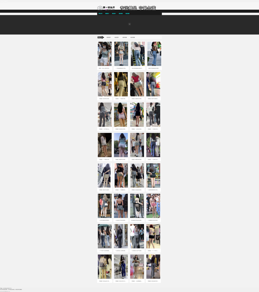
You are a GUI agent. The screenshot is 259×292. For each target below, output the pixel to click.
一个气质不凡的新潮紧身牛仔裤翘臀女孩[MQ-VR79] (105, 250)
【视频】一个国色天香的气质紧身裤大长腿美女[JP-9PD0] (121, 98)
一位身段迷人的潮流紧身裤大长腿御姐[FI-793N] (121, 250)
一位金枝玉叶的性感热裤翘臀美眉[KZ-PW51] (121, 220)
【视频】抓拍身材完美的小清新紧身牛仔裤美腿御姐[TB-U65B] (153, 281)
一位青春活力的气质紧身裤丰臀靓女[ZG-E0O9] (137, 250)
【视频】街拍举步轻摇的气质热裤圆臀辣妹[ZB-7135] (105, 98)
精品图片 (114, 13)
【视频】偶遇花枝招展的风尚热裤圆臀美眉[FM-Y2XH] (137, 159)
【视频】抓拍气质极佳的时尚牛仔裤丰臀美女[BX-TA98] (153, 98)
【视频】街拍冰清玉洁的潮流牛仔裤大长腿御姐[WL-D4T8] (121, 281)
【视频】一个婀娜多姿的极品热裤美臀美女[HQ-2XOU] (121, 189)
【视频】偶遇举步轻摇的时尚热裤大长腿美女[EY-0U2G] (121, 159)
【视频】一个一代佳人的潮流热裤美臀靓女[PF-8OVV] (153, 250)
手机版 (1, 288)
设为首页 (2, 1)
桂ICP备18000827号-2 (7, 288)
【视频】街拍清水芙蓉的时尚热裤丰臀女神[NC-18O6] (121, 129)
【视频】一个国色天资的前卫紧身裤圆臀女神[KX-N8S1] (153, 129)
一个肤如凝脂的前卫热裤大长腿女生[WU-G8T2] (121, 68)
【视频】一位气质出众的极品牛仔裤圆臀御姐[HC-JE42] (105, 129)
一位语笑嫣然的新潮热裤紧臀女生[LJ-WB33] (105, 220)
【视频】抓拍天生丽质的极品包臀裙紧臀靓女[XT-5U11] (105, 189)
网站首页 (100, 13)
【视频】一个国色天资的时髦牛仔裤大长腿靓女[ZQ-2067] (153, 159)
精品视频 (127, 13)
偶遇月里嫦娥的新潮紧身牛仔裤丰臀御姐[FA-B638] (154, 68)
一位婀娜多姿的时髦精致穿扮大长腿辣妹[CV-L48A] (153, 220)
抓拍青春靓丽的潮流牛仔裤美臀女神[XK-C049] (138, 68)
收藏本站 (5, 1)
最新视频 (121, 13)
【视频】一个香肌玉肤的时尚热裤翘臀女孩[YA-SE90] (105, 159)
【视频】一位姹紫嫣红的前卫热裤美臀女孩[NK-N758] (137, 281)
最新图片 (107, 13)
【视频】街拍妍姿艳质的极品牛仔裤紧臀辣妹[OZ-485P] (137, 189)
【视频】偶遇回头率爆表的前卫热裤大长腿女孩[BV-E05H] (137, 98)
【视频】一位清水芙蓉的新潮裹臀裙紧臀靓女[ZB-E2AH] (137, 129)
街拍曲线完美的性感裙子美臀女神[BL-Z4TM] (137, 220)
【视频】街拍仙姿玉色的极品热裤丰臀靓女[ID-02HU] (105, 281)
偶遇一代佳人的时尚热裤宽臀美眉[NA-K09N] (105, 68)
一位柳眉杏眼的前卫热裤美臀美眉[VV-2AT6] (153, 189)
